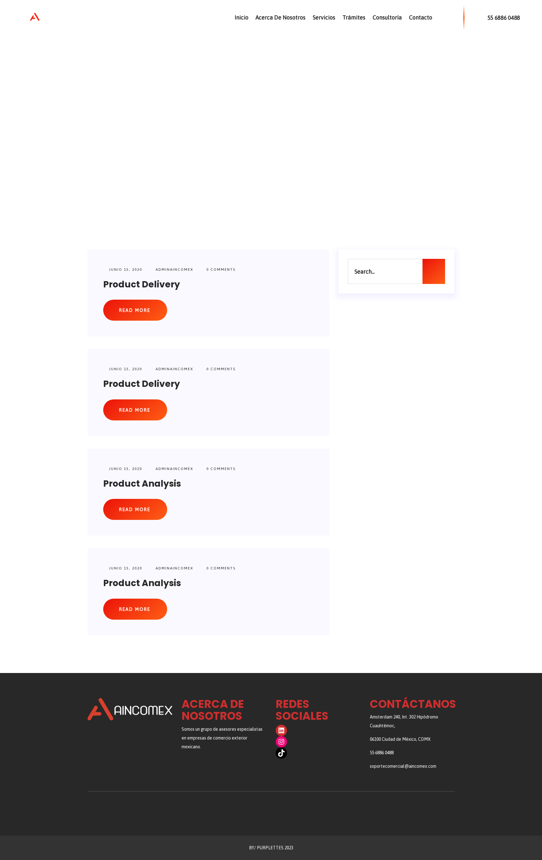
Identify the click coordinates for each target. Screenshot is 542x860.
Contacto (420, 17)
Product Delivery (141, 284)
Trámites (354, 17)
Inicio (241, 17)
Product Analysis (142, 484)
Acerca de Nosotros (281, 17)
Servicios (324, 17)
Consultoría (387, 17)
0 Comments (220, 269)
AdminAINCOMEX (174, 269)
